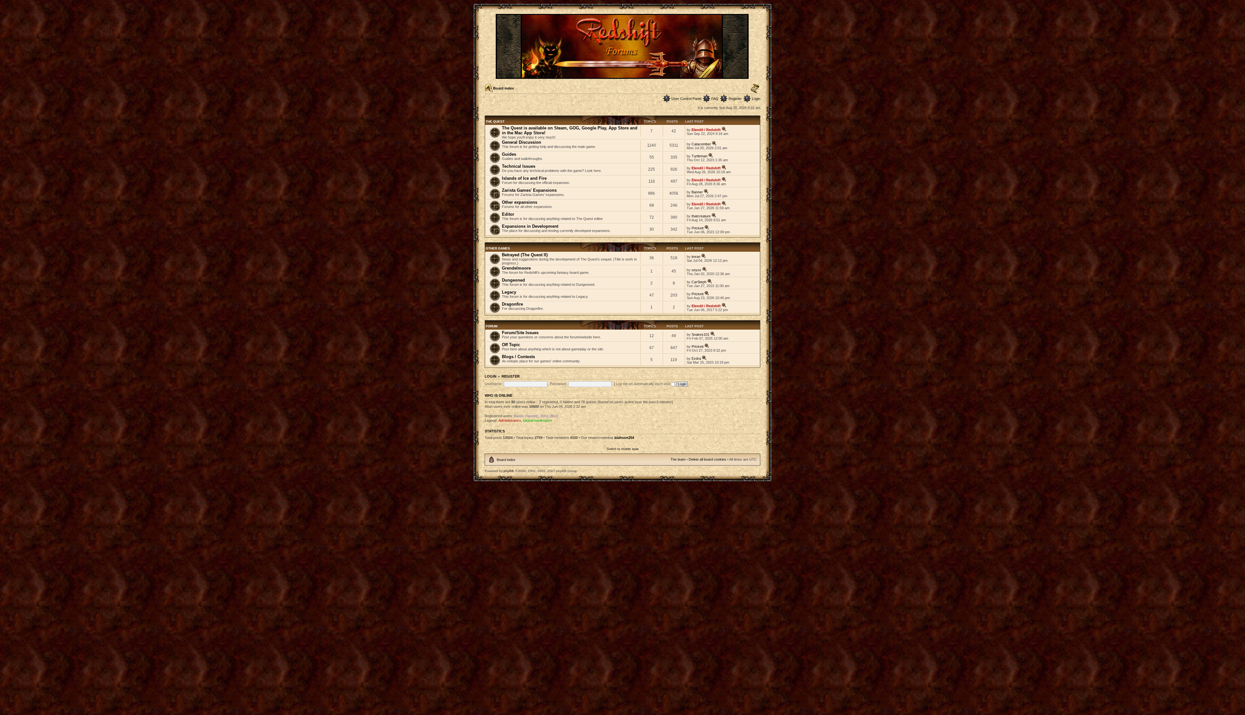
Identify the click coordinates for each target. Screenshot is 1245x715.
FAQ (714, 99)
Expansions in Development (530, 226)
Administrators (509, 420)
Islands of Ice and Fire (524, 178)
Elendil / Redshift (706, 130)
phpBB (509, 471)
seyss (696, 270)
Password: (558, 384)
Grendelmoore (516, 268)
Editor (508, 214)
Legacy (509, 292)
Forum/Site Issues (520, 332)
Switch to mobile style (623, 449)
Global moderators (537, 420)
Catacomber (701, 144)
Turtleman (699, 156)
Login (756, 99)
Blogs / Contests (518, 356)
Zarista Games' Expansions (529, 190)
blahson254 (624, 438)
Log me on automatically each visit (643, 384)
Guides (509, 154)
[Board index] (622, 76)
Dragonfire (512, 304)
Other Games (498, 248)
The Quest (495, 121)
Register (735, 99)
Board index (503, 88)
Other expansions (519, 202)
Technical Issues (518, 166)
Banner (697, 192)
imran (696, 257)
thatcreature (701, 216)
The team (677, 459)
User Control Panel (686, 99)
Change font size (755, 88)
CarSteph (699, 282)
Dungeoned (513, 280)
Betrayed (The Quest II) (525, 254)
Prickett (698, 228)
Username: (493, 384)
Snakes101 (700, 334)
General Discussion (521, 142)
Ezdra (696, 358)
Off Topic (511, 344)
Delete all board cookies (707, 459)
